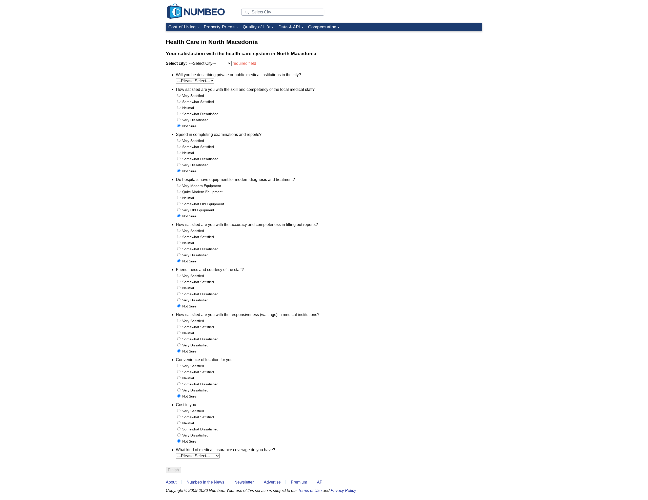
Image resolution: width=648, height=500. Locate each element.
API (320, 482)
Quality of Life (256, 27)
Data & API (289, 27)
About (171, 482)
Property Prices (219, 27)
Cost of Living (182, 27)
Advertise (272, 482)
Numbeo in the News (205, 482)
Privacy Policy (343, 490)
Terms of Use (310, 490)
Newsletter (244, 482)
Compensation (322, 27)
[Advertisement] (444, 65)
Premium (299, 482)
